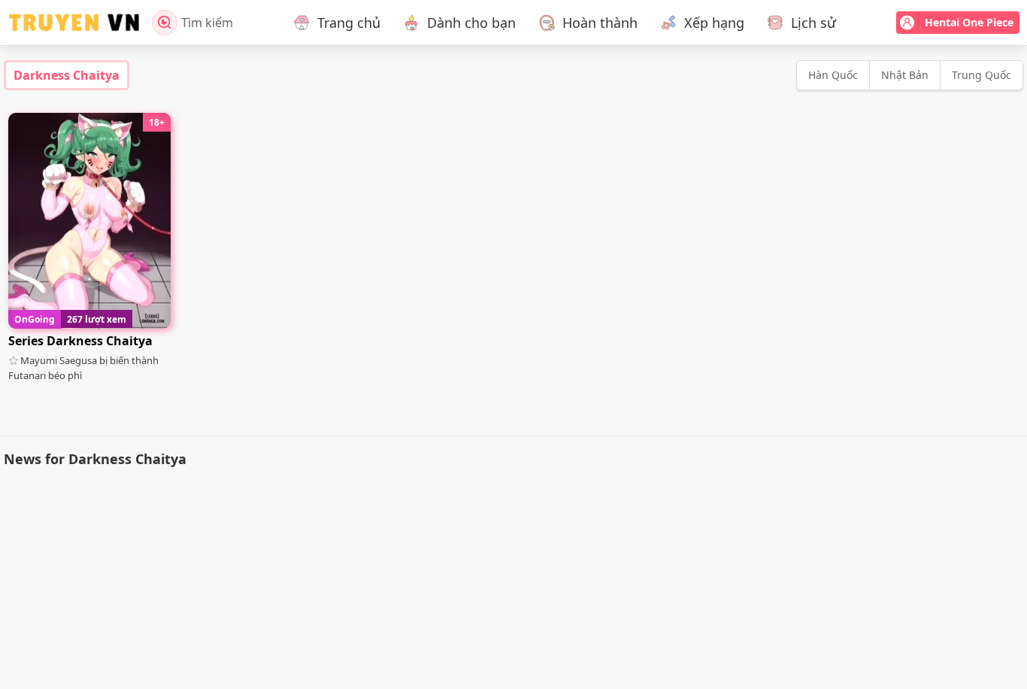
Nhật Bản (905, 75)
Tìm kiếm (207, 22)
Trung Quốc (981, 75)
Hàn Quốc (833, 75)
